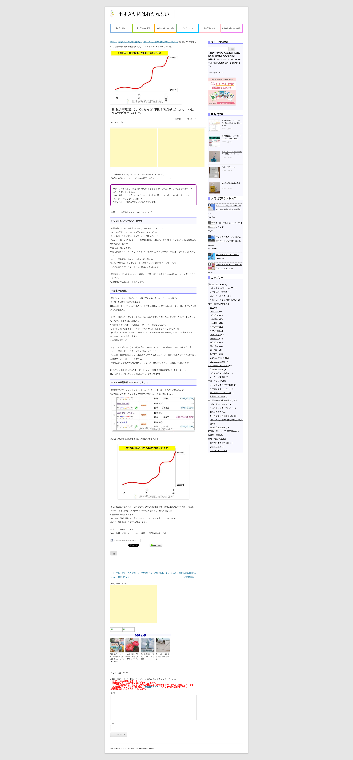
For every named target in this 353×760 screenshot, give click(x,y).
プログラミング (187, 28)
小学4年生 (214, 323)
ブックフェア (215, 447)
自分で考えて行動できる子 (221, 288)
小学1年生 (214, 311)
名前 (112, 723)
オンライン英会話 (217, 377)
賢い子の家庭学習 (143, 28)
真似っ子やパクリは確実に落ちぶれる (162, 656)
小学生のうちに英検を (219, 373)
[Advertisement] (133, 147)
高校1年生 (214, 346)
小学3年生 (214, 319)
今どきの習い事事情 (218, 292)
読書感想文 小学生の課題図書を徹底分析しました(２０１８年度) (117, 658)
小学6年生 (214, 331)
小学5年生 (214, 327)
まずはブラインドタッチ (220, 389)
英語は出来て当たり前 (165, 28)
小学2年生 (214, 315)
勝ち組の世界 (215, 412)
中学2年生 (214, 342)
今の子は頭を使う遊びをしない (223, 300)
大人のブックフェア (218, 450)
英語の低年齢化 (216, 369)
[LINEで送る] (156, 545)
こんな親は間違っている (220, 408)
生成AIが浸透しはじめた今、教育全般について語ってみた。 (232, 123)
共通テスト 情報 (217, 396)
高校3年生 (214, 354)
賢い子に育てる (121, 28)
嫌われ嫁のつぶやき (218, 404)
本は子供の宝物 (209, 28)
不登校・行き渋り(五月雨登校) (221, 431)
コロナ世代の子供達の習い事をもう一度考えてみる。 (132, 656)
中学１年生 (215, 335)
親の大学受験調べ (217, 427)
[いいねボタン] (113, 553)
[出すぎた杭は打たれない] (142, 15)
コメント (114, 693)
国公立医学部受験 (217, 362)
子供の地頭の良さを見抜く (227, 255)
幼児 (212, 308)
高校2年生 (214, 350)
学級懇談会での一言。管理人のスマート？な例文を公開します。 (224, 241)
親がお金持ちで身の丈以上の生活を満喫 (147, 656)
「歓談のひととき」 (152, 687)
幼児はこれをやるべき (219, 296)
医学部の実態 (214, 435)
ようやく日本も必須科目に (221, 385)
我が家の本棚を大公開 (219, 443)
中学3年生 (214, 338)
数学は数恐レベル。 (229, 167)
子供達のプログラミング (220, 393)
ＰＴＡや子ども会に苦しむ (221, 416)
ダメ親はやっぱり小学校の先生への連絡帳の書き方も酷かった (224, 209)
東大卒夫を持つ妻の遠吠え (232, 28)
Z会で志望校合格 (217, 358)
